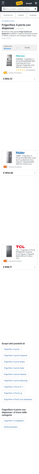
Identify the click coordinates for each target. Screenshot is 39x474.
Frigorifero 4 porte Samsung (15, 380)
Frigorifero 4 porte (8, 21)
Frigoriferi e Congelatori (14, 421)
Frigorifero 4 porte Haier (14, 368)
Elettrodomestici (11, 427)
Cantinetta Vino (8, 15)
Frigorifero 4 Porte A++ (14, 387)
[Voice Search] (35, 9)
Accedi (29, 3)
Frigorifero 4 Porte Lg (13, 393)
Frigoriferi (21, 15)
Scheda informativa (15, 73)
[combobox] (19, 9)
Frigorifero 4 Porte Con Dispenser (18, 399)
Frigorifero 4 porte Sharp (14, 362)
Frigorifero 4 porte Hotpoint (15, 355)
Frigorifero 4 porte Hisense (15, 374)
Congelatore (33, 15)
